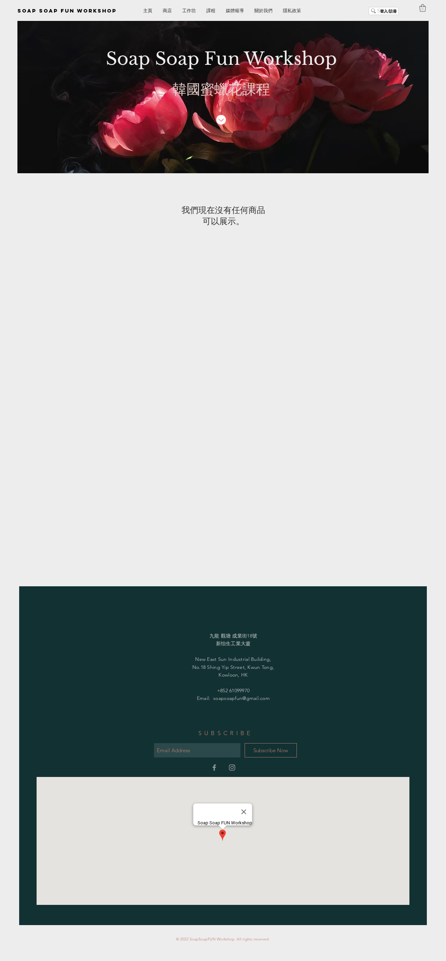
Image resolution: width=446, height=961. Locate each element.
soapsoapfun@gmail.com (241, 698)
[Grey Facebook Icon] (214, 767)
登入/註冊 (388, 11)
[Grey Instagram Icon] (232, 767)
